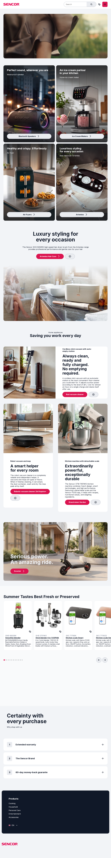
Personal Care (14, 810)
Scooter (17, 571)
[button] (98, 660)
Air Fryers (27, 214)
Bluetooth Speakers (27, 136)
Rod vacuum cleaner (75, 394)
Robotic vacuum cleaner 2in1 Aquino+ (30, 491)
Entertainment (15, 814)
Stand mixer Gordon (77, 502)
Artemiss (80, 214)
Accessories (14, 817)
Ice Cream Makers (80, 136)
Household (13, 807)
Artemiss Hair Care (48, 256)
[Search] (91, 4)
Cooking (12, 803)
